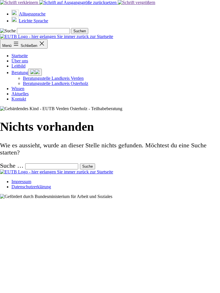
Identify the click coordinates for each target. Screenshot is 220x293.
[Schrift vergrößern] (136, 2)
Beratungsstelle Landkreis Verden (53, 78)
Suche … (11, 165)
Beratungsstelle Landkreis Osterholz (55, 83)
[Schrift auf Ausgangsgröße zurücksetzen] (78, 2)
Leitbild (18, 66)
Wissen (17, 88)
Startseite (19, 55)
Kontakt (18, 98)
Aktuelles (20, 93)
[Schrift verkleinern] (19, 2)
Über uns (19, 60)
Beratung (19, 72)
